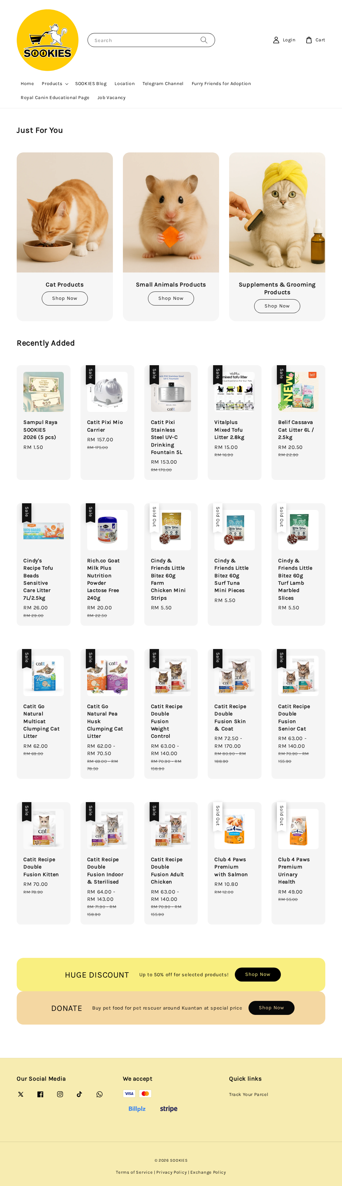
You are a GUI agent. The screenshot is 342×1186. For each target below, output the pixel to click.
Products (52, 83)
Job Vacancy (112, 97)
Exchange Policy (208, 1172)
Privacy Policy (171, 1172)
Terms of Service (134, 1172)
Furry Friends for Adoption (221, 83)
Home (27, 83)
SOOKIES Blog (91, 83)
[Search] (204, 39)
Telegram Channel (163, 83)
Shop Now (64, 298)
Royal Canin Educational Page (55, 97)
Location (125, 83)
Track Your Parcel (248, 1094)
